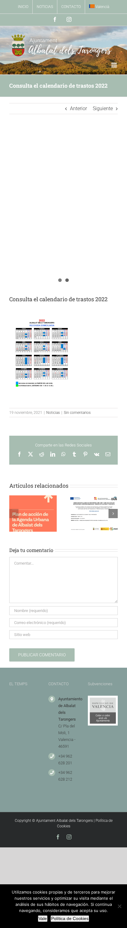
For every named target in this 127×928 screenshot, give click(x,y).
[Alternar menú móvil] (114, 65)
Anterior (78, 108)
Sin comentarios (77, 412)
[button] (13, 513)
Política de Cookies (69, 918)
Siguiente (103, 108)
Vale (43, 918)
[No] (119, 906)
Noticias (53, 412)
